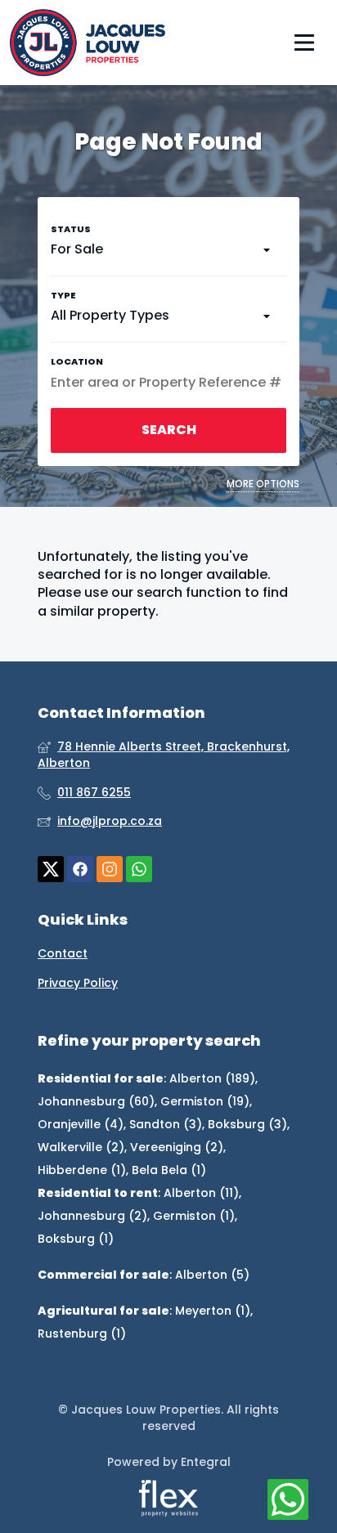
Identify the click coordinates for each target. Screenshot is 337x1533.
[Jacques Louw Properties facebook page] (80, 869)
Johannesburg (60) (96, 1101)
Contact (63, 953)
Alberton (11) (201, 1193)
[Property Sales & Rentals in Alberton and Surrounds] (87, 42)
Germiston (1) (194, 1216)
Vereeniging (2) (176, 1147)
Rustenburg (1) (82, 1333)
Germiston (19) (204, 1101)
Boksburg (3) (247, 1124)
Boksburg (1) (76, 1238)
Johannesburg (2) (92, 1216)
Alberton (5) (212, 1274)
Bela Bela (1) (169, 1170)
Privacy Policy (78, 983)
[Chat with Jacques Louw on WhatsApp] (287, 1500)
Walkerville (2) (81, 1147)
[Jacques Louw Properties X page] (51, 869)
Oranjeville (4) (81, 1124)
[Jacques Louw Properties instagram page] (110, 869)
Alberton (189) (212, 1078)
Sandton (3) (165, 1124)
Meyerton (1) (212, 1310)
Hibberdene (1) (82, 1170)
